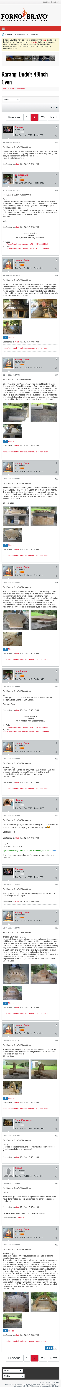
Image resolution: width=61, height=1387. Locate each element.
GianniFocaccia (23, 1120)
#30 (56, 1245)
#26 (56, 928)
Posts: (36, 135)
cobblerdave (21, 175)
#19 (56, 375)
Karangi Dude (22, 260)
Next (53, 117)
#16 (56, 143)
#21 (56, 583)
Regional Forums (21, 34)
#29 (56, 1183)
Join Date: (19, 135)
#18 (56, 276)
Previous (14, 117)
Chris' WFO (21, 1218)
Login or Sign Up (50, 2)
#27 (56, 1041)
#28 (56, 1136)
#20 (56, 479)
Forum (9, 34)
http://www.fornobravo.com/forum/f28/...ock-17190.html (26, 248)
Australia (34, 34)
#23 (56, 759)
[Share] (56, 136)
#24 (56, 816)
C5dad (18, 1168)
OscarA (19, 127)
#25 (56, 885)
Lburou (19, 800)
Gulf (17, 164)
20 (43, 117)
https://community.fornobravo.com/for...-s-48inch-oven (25, 348)
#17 (56, 190)
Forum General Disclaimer (14, 88)
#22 (56, 687)
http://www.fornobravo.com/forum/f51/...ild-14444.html (25, 244)
